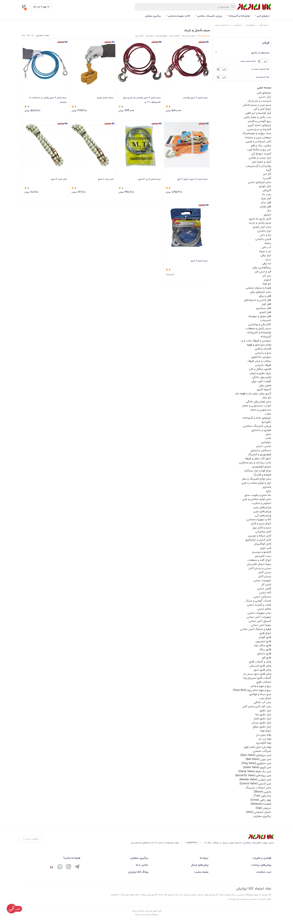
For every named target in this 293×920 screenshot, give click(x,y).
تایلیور (267, 214)
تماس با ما (142, 864)
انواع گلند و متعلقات (259, 560)
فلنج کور (266, 657)
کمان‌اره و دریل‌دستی (259, 129)
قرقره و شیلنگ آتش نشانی (255, 629)
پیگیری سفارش (153, 16)
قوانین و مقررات (261, 857)
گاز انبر (267, 174)
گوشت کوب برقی (261, 381)
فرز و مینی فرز (263, 271)
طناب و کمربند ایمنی (259, 604)
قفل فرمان (265, 206)
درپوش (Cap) (263, 808)
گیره (268, 169)
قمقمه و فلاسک (262, 474)
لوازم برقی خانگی (261, 377)
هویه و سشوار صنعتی (258, 287)
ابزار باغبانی (264, 230)
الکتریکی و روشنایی (259, 324)
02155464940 (191, 842)
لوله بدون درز (263, 734)
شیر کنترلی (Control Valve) (255, 783)
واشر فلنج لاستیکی (260, 665)
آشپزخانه (266, 336)
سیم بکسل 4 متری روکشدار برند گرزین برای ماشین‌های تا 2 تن (142, 100)
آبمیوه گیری (264, 389)
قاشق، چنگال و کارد (260, 369)
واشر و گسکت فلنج (260, 661)
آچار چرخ (266, 198)
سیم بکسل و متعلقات (258, 328)
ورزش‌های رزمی (262, 507)
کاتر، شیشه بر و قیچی (258, 141)
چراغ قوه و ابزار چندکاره (257, 470)
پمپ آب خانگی (262, 702)
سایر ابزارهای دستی (259, 182)
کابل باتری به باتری (260, 218)
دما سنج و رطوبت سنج (258, 495)
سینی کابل (264, 572)
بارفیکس (266, 442)
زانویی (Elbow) (262, 791)
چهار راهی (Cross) (260, 799)
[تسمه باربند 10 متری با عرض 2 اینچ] (187, 144)
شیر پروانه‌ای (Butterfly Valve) (253, 775)
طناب (268, 438)
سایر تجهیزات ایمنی (259, 612)
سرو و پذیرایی (263, 352)
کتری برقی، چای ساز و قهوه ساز (253, 393)
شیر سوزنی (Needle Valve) (255, 779)
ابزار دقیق (265, 710)
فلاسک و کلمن (263, 348)
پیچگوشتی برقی (261, 267)
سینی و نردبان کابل (260, 568)
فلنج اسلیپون (263, 641)
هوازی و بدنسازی (261, 430)
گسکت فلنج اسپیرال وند (257, 677)
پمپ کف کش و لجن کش (256, 706)
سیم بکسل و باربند (222, 25)
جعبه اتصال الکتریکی (259, 564)
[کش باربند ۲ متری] (92, 144)
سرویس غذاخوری (261, 356)
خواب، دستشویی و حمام (256, 405)
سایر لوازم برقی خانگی (258, 401)
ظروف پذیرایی (263, 365)
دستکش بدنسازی (261, 450)
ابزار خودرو (237, 25)
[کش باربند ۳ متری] (45, 144)
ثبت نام (37, 6)
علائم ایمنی (264, 608)
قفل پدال (266, 202)
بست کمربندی (263, 556)
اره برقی (266, 263)
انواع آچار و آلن (262, 109)
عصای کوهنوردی (261, 466)
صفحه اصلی (263, 25)
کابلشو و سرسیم (261, 551)
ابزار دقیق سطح (262, 726)
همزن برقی (265, 385)
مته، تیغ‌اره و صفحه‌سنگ (256, 133)
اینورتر (267, 279)
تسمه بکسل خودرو (105, 97)
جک (269, 210)
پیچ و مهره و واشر (261, 686)
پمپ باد (266, 194)
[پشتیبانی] (60, 867)
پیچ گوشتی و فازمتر (259, 121)
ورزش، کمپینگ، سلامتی (209, 16)
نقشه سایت (201, 872)
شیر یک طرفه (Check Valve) (254, 771)
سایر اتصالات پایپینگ (258, 787)
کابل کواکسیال (262, 543)
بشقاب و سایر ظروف (259, 360)
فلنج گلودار (265, 637)
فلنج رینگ (265, 649)
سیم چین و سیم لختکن (257, 104)
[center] (233, 7)
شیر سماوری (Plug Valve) (256, 763)
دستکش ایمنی (262, 596)
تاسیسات (265, 320)
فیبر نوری (265, 547)
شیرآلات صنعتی (262, 751)
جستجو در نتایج (260, 52)
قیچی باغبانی (263, 239)
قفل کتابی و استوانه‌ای (257, 300)
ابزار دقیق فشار (262, 718)
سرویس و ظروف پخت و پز (256, 340)
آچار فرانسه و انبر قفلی (258, 113)
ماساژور (266, 486)
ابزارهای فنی (263, 16)
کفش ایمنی (264, 588)
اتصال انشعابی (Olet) (258, 812)
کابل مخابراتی (263, 531)
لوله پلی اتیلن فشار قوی (257, 747)
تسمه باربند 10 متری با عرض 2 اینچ (192, 179)
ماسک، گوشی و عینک (258, 600)
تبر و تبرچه (265, 251)
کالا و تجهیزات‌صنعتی (179, 16)
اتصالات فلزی (263, 682)
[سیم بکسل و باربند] (202, 837)
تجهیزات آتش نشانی (259, 617)
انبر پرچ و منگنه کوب (259, 149)
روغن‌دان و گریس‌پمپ (258, 165)
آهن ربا (267, 178)
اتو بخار (266, 397)
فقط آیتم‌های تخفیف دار (260, 69)
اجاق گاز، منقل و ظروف (258, 458)
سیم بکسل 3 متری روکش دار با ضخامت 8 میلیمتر (48, 100)
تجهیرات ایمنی (262, 580)
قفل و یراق (265, 295)
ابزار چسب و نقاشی (260, 157)
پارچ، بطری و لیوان (260, 373)
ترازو (268, 491)
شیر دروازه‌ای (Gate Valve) (255, 755)
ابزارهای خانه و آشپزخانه (257, 417)
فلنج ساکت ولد (262, 645)
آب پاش (266, 247)
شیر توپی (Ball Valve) (258, 759)
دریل (268, 259)
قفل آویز (266, 304)
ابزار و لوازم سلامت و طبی (256, 482)
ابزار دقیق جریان (261, 722)
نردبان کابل (264, 576)
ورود (44, 6)
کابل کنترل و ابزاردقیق (258, 539)
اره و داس (265, 234)
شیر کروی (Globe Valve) (257, 767)
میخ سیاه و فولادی (260, 694)
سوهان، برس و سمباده (258, 137)
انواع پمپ (265, 698)
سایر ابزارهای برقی (260, 291)
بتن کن (266, 275)
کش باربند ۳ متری (59, 179)
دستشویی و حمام (261, 409)
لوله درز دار (264, 738)
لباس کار (266, 584)
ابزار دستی (265, 96)
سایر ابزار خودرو (262, 226)
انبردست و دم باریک (259, 100)
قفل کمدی (265, 312)
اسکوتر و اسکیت (261, 503)
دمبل (268, 434)
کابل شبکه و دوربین (259, 535)
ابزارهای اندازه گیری (259, 125)
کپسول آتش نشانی (260, 621)
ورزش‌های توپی (262, 511)
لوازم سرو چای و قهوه (259, 344)
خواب (268, 413)
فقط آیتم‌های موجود (248, 61)
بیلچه (268, 243)
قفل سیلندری (263, 308)
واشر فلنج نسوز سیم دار (257, 673)
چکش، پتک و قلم (261, 145)
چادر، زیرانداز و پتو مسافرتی (255, 462)
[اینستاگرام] (68, 867)
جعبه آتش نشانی (261, 625)
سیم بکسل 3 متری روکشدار (195, 97)
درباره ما (204, 857)
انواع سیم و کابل (261, 523)
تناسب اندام (264, 446)
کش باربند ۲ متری (106, 179)
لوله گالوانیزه (263, 743)
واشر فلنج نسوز (262, 669)
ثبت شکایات (263, 872)
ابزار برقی (266, 255)
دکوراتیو (266, 421)
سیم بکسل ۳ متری (199, 260)
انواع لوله (265, 730)
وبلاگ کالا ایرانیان (138, 872)
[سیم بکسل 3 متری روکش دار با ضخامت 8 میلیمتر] (45, 63)
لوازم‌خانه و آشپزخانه (239, 16)
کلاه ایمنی (265, 592)
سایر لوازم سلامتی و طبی (256, 499)
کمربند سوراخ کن (261, 153)
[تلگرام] (77, 867)
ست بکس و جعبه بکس (257, 117)
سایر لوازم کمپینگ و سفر (256, 478)
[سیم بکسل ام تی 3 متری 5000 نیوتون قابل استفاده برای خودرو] (139, 144)
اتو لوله (267, 283)
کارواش (266, 190)
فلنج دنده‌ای (264, 653)
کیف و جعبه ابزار (261, 161)
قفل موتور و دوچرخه (260, 316)
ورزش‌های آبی (263, 515)
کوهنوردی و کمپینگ (259, 454)
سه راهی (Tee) (262, 795)
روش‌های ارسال (199, 864)
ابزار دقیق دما (263, 714)
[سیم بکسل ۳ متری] (187, 226)
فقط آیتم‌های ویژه (262, 77)
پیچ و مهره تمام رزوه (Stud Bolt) (252, 690)
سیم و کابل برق (262, 527)
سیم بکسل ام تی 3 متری (149, 179)
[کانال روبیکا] (51, 867)
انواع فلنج (265, 633)
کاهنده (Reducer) (261, 803)
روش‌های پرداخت (261, 864)
